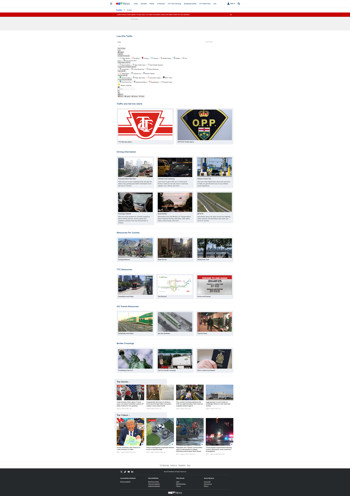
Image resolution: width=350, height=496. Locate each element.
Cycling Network (124, 259)
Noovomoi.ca (208, 484)
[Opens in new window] (145, 125)
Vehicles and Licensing (166, 179)
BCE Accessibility (125, 482)
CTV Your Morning (174, 4)
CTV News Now (204, 4)
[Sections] (111, 3)
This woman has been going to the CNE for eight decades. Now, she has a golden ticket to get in (189, 404)
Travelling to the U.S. (125, 370)
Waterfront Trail (203, 259)
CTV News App (164, 465)
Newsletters (182, 465)
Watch (152, 4)
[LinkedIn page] (132, 472)
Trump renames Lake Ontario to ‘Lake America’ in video (128, 448)
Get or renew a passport (206, 370)
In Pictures (161, 4)
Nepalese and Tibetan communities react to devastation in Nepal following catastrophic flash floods (189, 449)
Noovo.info (207, 482)
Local (136, 4)
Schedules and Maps (126, 296)
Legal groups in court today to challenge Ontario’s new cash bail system (218, 404)
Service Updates (164, 333)
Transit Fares (202, 333)
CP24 (177, 482)
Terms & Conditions (154, 484)
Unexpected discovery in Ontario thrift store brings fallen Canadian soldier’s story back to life (158, 404)
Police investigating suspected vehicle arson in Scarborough (160, 448)
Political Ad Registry (154, 486)
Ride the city (162, 259)
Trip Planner (162, 296)
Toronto (129, 10)
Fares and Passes (204, 296)
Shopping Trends (190, 4)
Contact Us (173, 465)
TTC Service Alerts (125, 142)
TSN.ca (178, 486)
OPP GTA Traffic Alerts (186, 142)
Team (188, 465)
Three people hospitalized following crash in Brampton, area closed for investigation (219, 449)
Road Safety (162, 214)
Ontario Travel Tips (204, 179)
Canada (144, 4)
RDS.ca (206, 486)
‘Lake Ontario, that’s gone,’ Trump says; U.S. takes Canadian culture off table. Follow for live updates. (130, 404)
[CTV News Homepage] (123, 4)
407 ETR (200, 214)
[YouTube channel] (129, 472)
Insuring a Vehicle (124, 214)
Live (214, 4)
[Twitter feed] (121, 472)
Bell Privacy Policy (153, 482)
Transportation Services (127, 179)
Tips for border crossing (166, 370)
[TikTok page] (125, 472)
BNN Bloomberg (181, 484)
